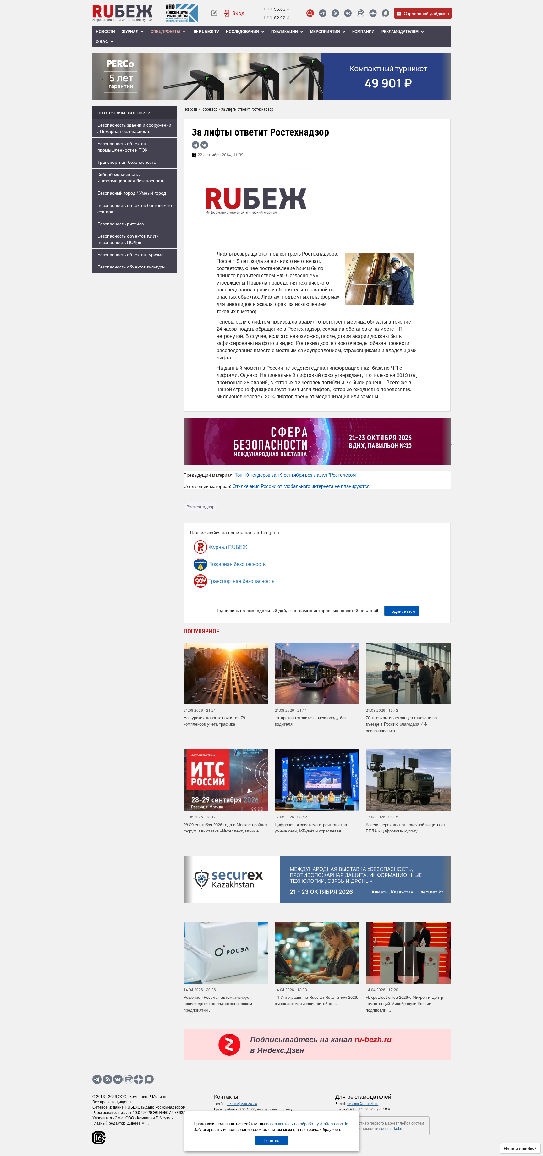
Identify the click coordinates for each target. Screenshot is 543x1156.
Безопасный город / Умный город (131, 193)
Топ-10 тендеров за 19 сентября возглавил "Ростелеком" (296, 474)
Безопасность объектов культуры (131, 266)
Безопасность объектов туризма (130, 254)
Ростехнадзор (200, 506)
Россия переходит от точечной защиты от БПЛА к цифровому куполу (405, 827)
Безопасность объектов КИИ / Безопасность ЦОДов (127, 239)
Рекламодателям (400, 31)
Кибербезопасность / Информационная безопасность (130, 177)
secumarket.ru (391, 1128)
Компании (363, 31)
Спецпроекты (166, 31)
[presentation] (97, 76)
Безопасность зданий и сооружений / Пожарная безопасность (134, 128)
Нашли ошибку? (520, 1148)
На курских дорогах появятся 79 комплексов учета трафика (214, 721)
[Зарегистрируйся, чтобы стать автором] (214, 13)
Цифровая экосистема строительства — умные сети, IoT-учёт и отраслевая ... (313, 827)
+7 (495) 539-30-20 (242, 1103)
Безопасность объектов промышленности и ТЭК (122, 146)
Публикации (285, 31)
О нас (102, 41)
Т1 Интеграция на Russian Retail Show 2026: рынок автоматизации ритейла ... (316, 1000)
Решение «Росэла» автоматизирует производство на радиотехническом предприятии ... (218, 1003)
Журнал (130, 31)
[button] (262, 95)
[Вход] (234, 13)
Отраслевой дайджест (426, 13)
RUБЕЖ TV (208, 31)
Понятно (271, 1140)
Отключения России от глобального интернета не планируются (301, 486)
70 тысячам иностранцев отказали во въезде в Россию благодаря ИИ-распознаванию (401, 724)
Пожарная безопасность (236, 563)
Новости (105, 31)
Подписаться (401, 611)
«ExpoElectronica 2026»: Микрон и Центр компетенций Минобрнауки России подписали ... (404, 1003)
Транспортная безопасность (126, 162)
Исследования (243, 31)
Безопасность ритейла (120, 223)
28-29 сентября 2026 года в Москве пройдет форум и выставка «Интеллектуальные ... (225, 827)
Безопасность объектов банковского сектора (134, 208)
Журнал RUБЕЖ (227, 546)
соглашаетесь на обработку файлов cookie (307, 1123)
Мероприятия (325, 31)
